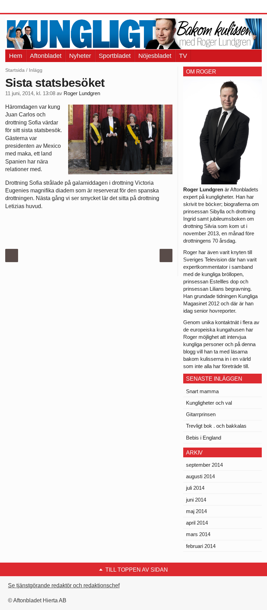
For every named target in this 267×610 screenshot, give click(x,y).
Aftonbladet (46, 55)
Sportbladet (115, 55)
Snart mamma (202, 391)
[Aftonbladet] (31, 7)
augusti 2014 (200, 476)
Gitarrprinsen (201, 414)
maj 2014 (196, 511)
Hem (15, 55)
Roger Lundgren (82, 93)
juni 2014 (196, 500)
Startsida (15, 70)
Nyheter (80, 55)
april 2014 (197, 523)
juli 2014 (195, 488)
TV (183, 55)
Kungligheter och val (209, 403)
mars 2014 (198, 534)
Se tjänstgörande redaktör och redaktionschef (64, 585)
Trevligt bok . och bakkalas (216, 426)
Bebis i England (203, 438)
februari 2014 (201, 546)
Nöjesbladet (154, 55)
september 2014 (204, 465)
